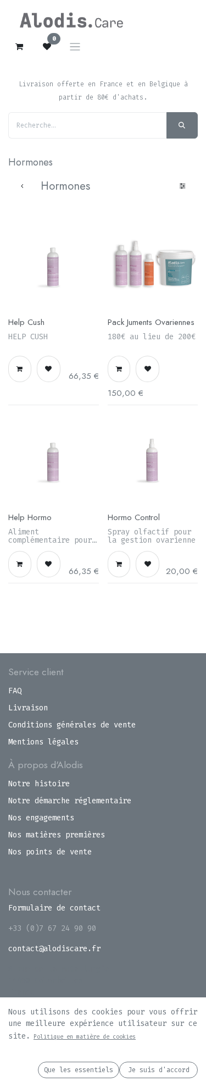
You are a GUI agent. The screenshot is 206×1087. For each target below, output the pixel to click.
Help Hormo (30, 517)
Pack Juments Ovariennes (151, 322)
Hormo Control (134, 517)
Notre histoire (39, 784)
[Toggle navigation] (75, 46)
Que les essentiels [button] (78, 1070)
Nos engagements (41, 818)
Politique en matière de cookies (85, 1036)
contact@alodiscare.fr (54, 948)
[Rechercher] (182, 125)
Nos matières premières (56, 835)
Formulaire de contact (54, 908)
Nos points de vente (50, 852)
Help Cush (26, 322)
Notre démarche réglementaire (69, 801)
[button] (19, 369)
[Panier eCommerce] (19, 47)
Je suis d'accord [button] (159, 1070)
